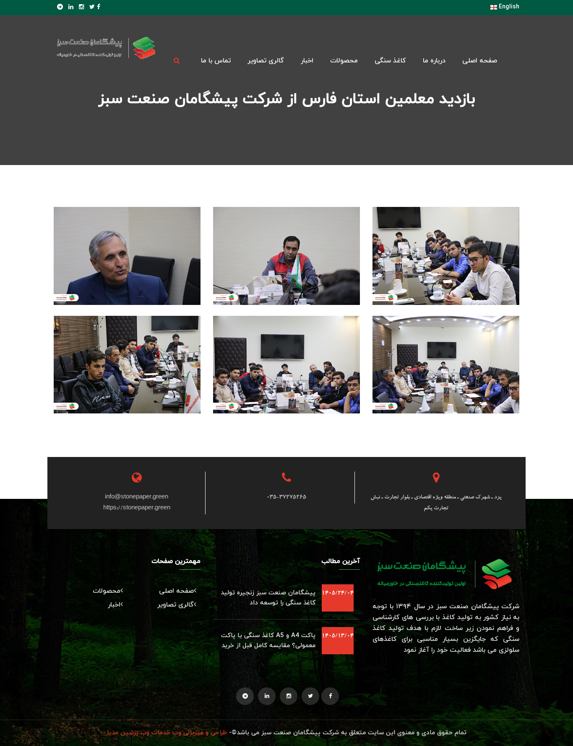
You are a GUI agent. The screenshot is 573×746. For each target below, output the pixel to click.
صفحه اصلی (479, 60)
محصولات (344, 60)
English (508, 7)
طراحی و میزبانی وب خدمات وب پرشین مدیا (167, 732)
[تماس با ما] (445, 270)
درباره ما (434, 60)
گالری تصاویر (265, 60)
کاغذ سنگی (390, 60)
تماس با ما (216, 60)
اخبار (307, 60)
